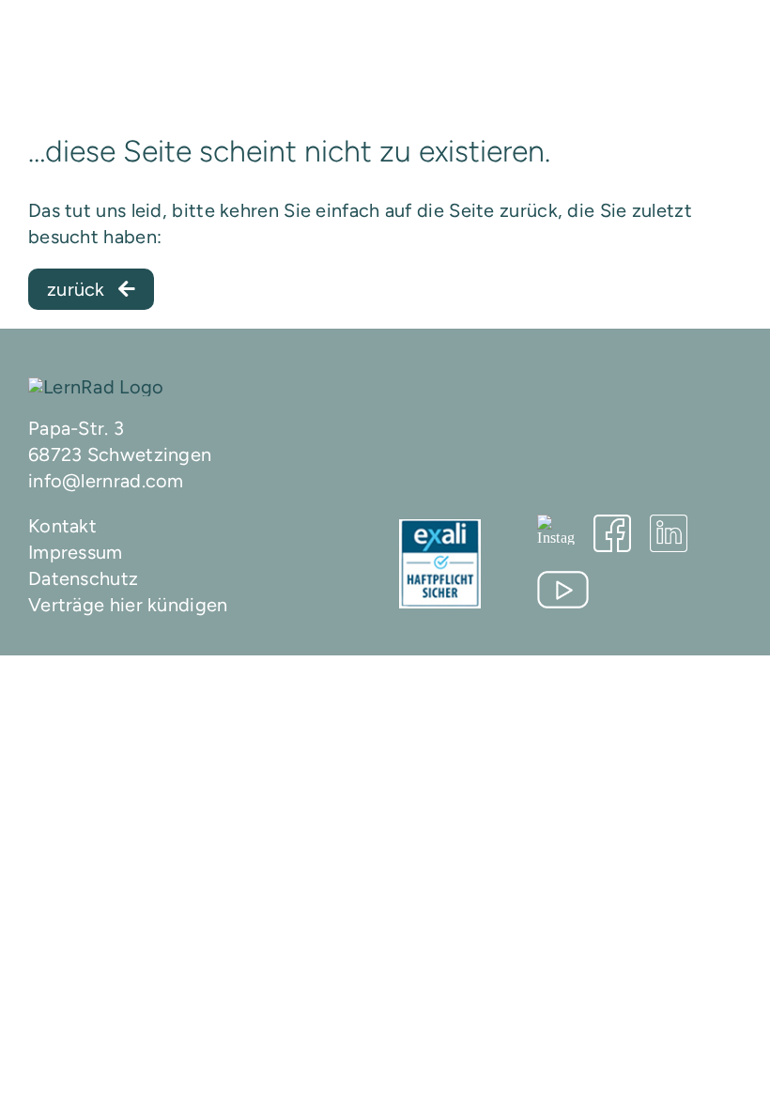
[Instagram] (556, 530)
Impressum (75, 552)
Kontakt (62, 526)
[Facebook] (612, 533)
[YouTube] (563, 589)
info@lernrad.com (106, 480)
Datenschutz (83, 578)
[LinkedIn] (668, 533)
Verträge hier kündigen (128, 604)
